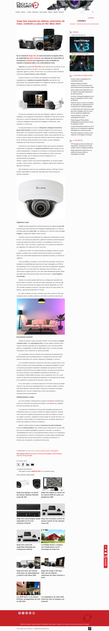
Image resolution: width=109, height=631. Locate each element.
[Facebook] (23, 465)
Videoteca (75, 32)
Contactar (86, 624)
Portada (18, 11)
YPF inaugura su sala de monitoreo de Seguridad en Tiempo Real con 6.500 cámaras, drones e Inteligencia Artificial (82, 145)
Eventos (48, 450)
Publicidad (45, 624)
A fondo (29, 12)
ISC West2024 (47, 453)
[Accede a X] (105, 547)
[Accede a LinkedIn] (105, 550)
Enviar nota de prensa (76, 624)
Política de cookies (25, 624)
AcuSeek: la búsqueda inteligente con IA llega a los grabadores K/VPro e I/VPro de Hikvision (82, 98)
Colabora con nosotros (62, 624)
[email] (32, 465)
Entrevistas (35, 12)
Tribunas (50, 12)
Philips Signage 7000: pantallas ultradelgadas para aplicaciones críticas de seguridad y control (82, 122)
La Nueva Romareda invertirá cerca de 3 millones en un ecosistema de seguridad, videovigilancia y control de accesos (82, 128)
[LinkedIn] (28, 465)
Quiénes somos (36, 624)
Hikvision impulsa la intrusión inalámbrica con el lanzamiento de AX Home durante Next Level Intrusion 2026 (82, 85)
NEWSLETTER (36, 471)
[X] (18, 465)
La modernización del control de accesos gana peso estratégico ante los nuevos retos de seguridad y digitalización (82, 111)
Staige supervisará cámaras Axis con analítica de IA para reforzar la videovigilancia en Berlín (81, 152)
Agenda (56, 12)
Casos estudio (43, 12)
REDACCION (22, 450)
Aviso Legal (52, 624)
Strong (51, 401)
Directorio (61, 12)
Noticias (23, 12)
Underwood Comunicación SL (41, 628)
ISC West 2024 (36, 66)
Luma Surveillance (56, 453)
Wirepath (29, 455)
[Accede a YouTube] (105, 553)
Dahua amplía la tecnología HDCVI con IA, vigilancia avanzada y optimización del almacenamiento (82, 91)
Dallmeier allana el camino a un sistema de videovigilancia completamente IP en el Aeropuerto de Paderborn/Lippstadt (82, 104)
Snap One (32, 56)
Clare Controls (34, 58)
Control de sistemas (40, 450)
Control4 (29, 60)
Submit (93, 12)
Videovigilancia (54, 450)
